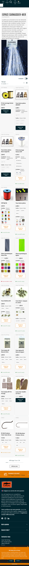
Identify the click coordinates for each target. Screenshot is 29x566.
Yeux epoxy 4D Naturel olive (5, 351)
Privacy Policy (7, 558)
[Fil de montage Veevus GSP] (22, 141)
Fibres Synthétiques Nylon (21, 254)
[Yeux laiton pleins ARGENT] (22, 95)
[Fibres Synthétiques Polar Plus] (7, 245)
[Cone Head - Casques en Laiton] (22, 292)
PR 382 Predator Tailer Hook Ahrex (6, 434)
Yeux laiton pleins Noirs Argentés (6, 150)
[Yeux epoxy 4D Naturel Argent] (22, 342)
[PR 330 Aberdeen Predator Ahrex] (22, 425)
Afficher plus (14, 466)
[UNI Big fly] (7, 195)
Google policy (13, 558)
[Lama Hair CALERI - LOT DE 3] (22, 383)
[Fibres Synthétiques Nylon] (22, 245)
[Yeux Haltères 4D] (7, 292)
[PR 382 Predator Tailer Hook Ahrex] (7, 425)
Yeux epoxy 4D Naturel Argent (20, 351)
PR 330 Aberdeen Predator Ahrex (20, 434)
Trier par (3, 81)
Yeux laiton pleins (21, 203)
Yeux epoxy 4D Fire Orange (6, 392)
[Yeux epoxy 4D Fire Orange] (7, 383)
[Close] (27, 546)
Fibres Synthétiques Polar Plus (6, 254)
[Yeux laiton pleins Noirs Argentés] (7, 141)
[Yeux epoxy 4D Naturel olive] (7, 342)
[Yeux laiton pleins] (22, 195)
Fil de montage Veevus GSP (20, 150)
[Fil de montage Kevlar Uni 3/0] (7, 95)
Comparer (21, 78)
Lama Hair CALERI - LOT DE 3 (21, 392)
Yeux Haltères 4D (6, 301)
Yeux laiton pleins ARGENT (21, 104)
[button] (19, 2)
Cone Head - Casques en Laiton (21, 301)
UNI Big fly (4, 203)
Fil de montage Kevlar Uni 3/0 (7, 104)
